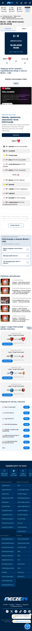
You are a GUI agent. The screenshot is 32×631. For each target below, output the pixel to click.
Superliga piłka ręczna (8, 585)
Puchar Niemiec (22, 527)
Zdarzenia (16, 135)
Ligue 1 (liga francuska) (24, 506)
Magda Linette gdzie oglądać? (9, 555)
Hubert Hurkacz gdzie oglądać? (9, 547)
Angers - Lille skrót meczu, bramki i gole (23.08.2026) (21, 283)
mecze (10, 3)
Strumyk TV (21, 576)
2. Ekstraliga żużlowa (8, 568)
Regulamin (26, 604)
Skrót (24, 28)
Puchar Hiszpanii (23, 514)
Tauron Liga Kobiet (7, 576)
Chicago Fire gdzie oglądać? (9, 527)
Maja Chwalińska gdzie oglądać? (9, 543)
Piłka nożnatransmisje (4, 474)
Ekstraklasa (5, 502)
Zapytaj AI (27, 626)
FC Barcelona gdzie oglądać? (9, 519)
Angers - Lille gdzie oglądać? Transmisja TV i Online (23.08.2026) (20, 319)
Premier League (22, 494)
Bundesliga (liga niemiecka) (25, 498)
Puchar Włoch (22, 531)
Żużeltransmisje (23, 474)
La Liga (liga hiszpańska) (25, 489)
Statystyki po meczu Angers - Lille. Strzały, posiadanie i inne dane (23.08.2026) (21, 292)
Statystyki (8, 28)
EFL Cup (20, 523)
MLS (19, 485)
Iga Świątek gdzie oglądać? (9, 539)
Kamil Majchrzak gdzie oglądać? (9, 551)
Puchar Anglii (22, 519)
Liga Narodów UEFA (7, 498)
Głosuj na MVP (7, 344)
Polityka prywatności (16, 606)
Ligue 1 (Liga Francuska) (16, 51)
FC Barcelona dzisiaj (8, 523)
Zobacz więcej (29, 327)
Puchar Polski (6, 506)
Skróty (26, 407)
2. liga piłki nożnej (7, 514)
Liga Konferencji (6, 489)
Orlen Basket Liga (7, 580)
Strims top (21, 572)
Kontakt (5, 604)
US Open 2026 (22, 547)
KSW (19, 568)
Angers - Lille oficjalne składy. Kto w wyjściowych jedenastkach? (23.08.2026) (21, 310)
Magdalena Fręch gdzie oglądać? (9, 559)
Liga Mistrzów (6, 485)
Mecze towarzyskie (23, 539)
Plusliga (4, 572)
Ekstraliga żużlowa (7, 564)
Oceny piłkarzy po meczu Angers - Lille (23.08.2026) (21, 301)
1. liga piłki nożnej (7, 510)
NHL (19, 555)
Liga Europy (5, 494)
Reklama (18, 604)
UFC (19, 559)
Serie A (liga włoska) (23, 502)
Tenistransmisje (14, 474)
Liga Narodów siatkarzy (24, 543)
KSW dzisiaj (21, 564)
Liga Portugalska (23, 510)
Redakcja (11, 604)
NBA (19, 551)
